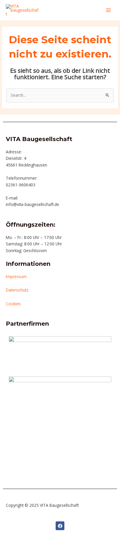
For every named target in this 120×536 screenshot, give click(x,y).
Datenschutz (17, 290)
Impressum (16, 276)
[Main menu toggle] (108, 10)
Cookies (13, 303)
